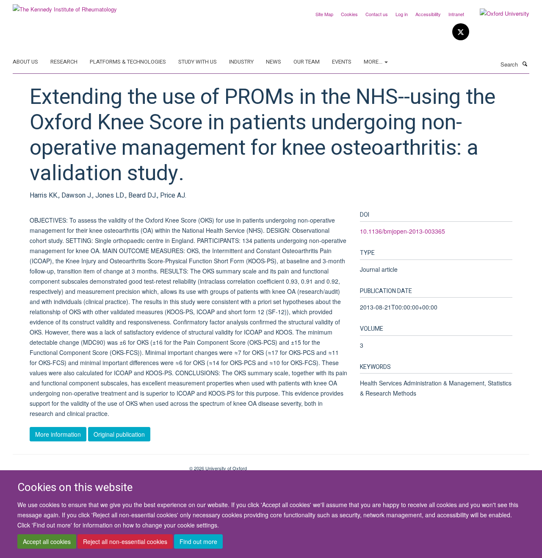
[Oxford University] (498, 13)
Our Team (306, 62)
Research (63, 62)
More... (374, 62)
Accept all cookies (47, 541)
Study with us (197, 62)
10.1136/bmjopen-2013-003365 (402, 231)
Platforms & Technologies (128, 62)
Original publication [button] (119, 434)
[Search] (524, 63)
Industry (241, 62)
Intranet (456, 14)
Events (341, 62)
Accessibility (428, 14)
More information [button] (58, 434)
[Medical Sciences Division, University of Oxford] (95, 465)
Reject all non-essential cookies (125, 541)
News (273, 62)
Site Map (324, 14)
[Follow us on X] (460, 32)
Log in (401, 14)
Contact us (376, 14)
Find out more (198, 541)
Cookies (349, 14)
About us (25, 62)
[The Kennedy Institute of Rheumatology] (65, 6)
